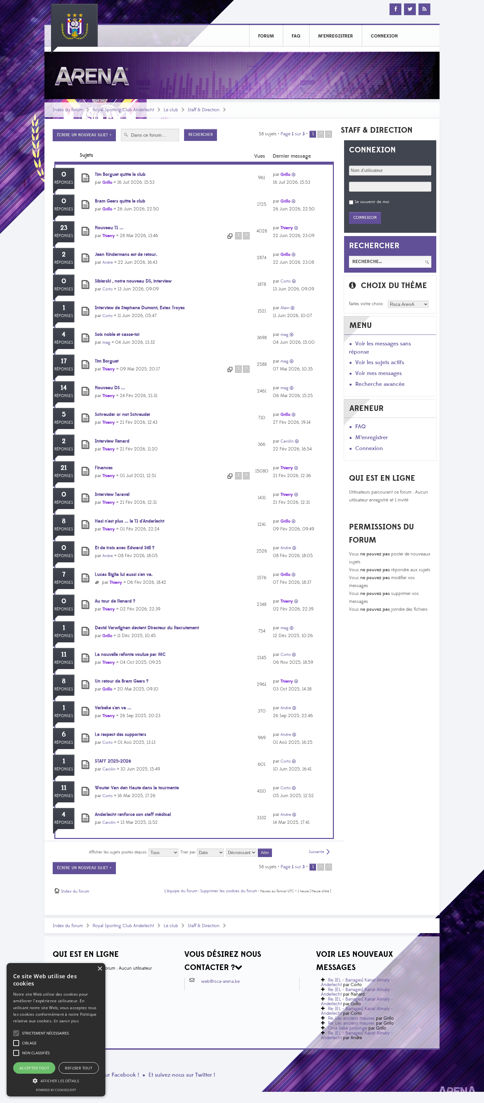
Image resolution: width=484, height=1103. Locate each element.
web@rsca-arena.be (220, 981)
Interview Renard (112, 441)
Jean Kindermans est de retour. (126, 254)
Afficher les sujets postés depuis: (118, 852)
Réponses (63, 182)
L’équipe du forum (180, 891)
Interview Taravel (112, 495)
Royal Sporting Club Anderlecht (123, 110)
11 (64, 654)
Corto (107, 289)
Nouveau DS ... (110, 388)
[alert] (56, 1029)
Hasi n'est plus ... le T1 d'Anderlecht (129, 521)
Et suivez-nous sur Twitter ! (181, 1075)
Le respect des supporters (120, 735)
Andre (107, 262)
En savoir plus (66, 1020)
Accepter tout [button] (34, 1067)
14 (64, 388)
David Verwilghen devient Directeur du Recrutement (147, 628)
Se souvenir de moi (372, 201)
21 (64, 468)
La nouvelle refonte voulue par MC (130, 655)
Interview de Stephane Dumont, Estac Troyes (140, 308)
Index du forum (68, 110)
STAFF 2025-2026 (113, 761)
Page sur (293, 134)
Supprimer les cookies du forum (228, 891)
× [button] (99, 968)
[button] (45, 1033)
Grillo (107, 182)
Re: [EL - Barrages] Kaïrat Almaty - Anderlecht (357, 982)
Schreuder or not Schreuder (122, 414)
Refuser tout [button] (78, 1067)
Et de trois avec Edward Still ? (124, 548)
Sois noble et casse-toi (117, 334)
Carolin (287, 441)
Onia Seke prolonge (347, 1028)
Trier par (188, 852)
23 (63, 228)
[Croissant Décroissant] (249, 852)
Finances (104, 468)
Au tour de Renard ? (115, 601)
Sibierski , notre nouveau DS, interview (133, 281)
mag (106, 342)
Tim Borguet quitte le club (120, 174)
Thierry (108, 235)
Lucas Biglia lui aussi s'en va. (124, 575)
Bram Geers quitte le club (120, 201)
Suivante (316, 851)
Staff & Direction (204, 110)
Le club (171, 110)
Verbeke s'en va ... (113, 708)
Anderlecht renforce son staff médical (133, 815)
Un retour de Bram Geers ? (121, 681)
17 (64, 361)
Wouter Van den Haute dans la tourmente (137, 788)
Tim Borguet (107, 361)
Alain (285, 307)
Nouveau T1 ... (109, 228)
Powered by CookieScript (56, 1090)
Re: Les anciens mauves (351, 1018)
